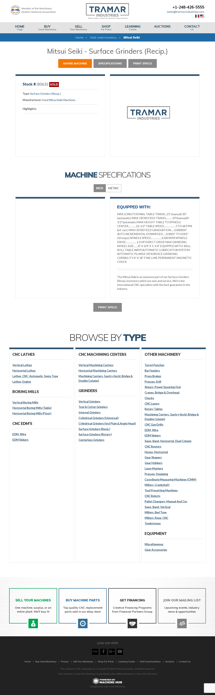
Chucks (149, 398)
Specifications (110, 63)
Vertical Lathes (22, 365)
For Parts (106, 27)
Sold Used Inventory (103, 37)
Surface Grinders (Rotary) (95, 434)
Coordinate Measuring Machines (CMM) (170, 479)
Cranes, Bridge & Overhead (162, 392)
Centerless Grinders (91, 440)
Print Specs (142, 63)
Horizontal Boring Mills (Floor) (31, 413)
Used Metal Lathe (106, 673)
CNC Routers (153, 446)
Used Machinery (47, 27)
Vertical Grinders (89, 401)
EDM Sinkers (20, 439)
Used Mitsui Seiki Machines (58, 100)
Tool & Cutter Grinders (93, 407)
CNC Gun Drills (154, 424)
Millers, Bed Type (156, 512)
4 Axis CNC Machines (146, 673)
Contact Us (185, 661)
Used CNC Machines (85, 673)
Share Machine (75, 63)
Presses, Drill (153, 381)
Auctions (169, 661)
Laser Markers (154, 468)
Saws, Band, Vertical (157, 507)
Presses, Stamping (156, 474)
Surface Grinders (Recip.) (45, 93)
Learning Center (127, 661)
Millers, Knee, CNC (156, 518)
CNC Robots (152, 496)
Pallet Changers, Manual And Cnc (166, 501)
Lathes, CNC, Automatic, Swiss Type (35, 376)
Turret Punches (154, 365)
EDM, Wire (19, 434)
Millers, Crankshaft (157, 485)
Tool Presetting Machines (161, 490)
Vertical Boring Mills (25, 402)
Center (133, 27)
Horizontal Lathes (24, 370)
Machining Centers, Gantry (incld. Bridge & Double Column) (106, 378)
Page (19, 27)
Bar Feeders (152, 370)
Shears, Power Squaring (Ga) (163, 387)
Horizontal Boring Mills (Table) (31, 408)
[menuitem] (19, 27)
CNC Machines (66, 673)
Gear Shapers (153, 457)
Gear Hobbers (153, 463)
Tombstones (153, 523)
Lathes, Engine (21, 381)
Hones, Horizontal (156, 452)
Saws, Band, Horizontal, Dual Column (168, 441)
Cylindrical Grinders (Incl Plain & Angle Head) (107, 423)
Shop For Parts (106, 661)
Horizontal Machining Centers (98, 370)
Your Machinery (78, 27)
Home (79, 37)
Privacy (64, 661)
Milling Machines (125, 673)
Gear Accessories (156, 550)
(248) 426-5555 (107, 643)
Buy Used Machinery (46, 661)
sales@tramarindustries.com (185, 12)
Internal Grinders (90, 412)
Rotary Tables (154, 409)
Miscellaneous (154, 544)
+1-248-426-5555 (188, 7)
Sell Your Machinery (83, 661)
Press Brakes (153, 376)
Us (192, 27)
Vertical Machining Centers (96, 365)
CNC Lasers (152, 403)
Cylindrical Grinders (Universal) (99, 418)
